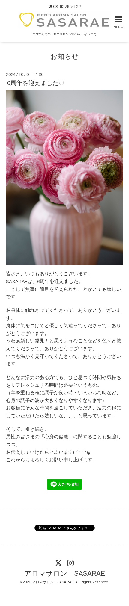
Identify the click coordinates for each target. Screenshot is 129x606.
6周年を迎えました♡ (35, 83)
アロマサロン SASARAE (64, 573)
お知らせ (64, 56)
